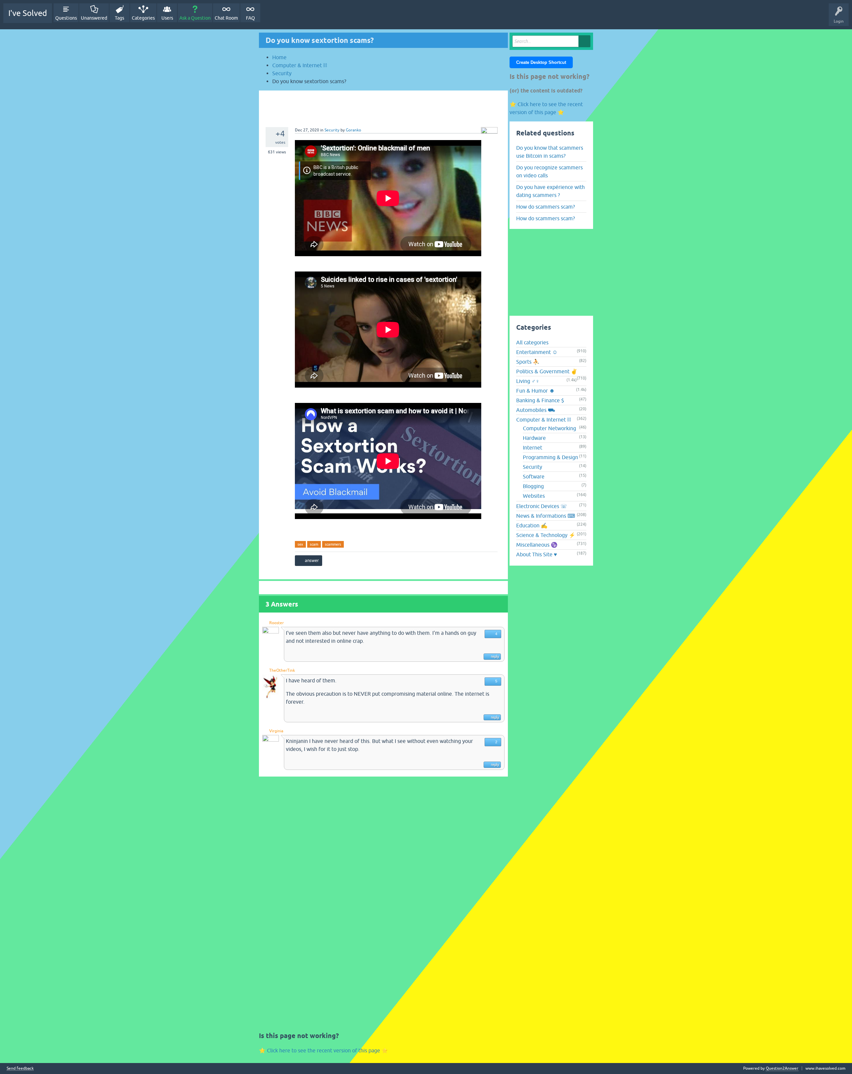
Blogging (533, 486)
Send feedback (20, 1068)
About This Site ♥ (536, 554)
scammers (333, 544)
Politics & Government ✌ (546, 371)
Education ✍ (531, 525)
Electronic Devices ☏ (541, 506)
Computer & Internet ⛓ (543, 420)
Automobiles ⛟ (535, 410)
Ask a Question (195, 18)
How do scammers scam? (545, 207)
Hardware (534, 438)
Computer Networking (549, 428)
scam (314, 544)
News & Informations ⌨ (545, 516)
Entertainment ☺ (536, 352)
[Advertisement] (383, 105)
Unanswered (94, 18)
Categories (143, 18)
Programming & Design (550, 457)
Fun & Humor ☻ (535, 391)
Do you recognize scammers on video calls (549, 171)
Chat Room (226, 18)
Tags (119, 18)
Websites (534, 496)
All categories (532, 342)
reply (495, 656)
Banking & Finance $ (540, 400)
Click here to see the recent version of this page (323, 1050)
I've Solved (27, 13)
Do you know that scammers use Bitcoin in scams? (549, 152)
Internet (532, 447)
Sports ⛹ (527, 362)
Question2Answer (782, 1068)
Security (331, 130)
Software (533, 476)
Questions (66, 18)
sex (300, 544)
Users (167, 18)
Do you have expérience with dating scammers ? (550, 191)
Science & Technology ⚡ (545, 535)
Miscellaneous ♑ (536, 545)
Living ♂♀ (527, 381)
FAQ (250, 18)
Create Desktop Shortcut (541, 62)
